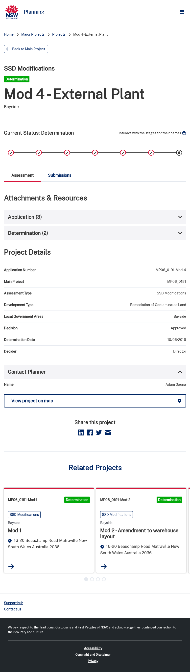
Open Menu (183, 12)
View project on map (32, 400)
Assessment (22, 175)
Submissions (59, 175)
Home (9, 34)
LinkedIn (81, 432)
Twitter (99, 432)
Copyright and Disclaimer (93, 654)
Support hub (13, 603)
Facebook (90, 432)
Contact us (12, 609)
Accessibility (93, 648)
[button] (86, 579)
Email (108, 432)
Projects (59, 34)
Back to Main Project (28, 49)
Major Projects (33, 34)
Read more (11, 566)
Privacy (93, 661)
